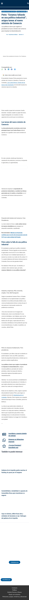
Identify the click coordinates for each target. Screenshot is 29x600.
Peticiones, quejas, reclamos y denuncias (14, 596)
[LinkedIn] (8, 69)
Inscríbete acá (6, 579)
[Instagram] (13, 540)
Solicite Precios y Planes (14, 592)
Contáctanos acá (14, 562)
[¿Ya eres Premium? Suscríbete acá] (4, 446)
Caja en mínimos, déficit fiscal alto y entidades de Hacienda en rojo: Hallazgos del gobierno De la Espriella (13, 516)
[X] (5, 69)
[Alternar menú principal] (2, 3)
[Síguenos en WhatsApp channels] (4, 440)
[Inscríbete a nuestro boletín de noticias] (4, 434)
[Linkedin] (10, 540)
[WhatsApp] (2, 69)
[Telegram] (15, 69)
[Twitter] (8, 540)
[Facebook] (11, 69)
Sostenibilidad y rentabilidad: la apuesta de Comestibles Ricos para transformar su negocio (14, 493)
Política (14, 590)
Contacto (14, 588)
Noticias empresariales (21, 11)
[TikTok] (16, 540)
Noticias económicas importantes (8, 11)
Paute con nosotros (14, 594)
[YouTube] (19, 540)
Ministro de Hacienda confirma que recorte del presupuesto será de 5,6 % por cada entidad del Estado (14, 235)
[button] (28, 4)
